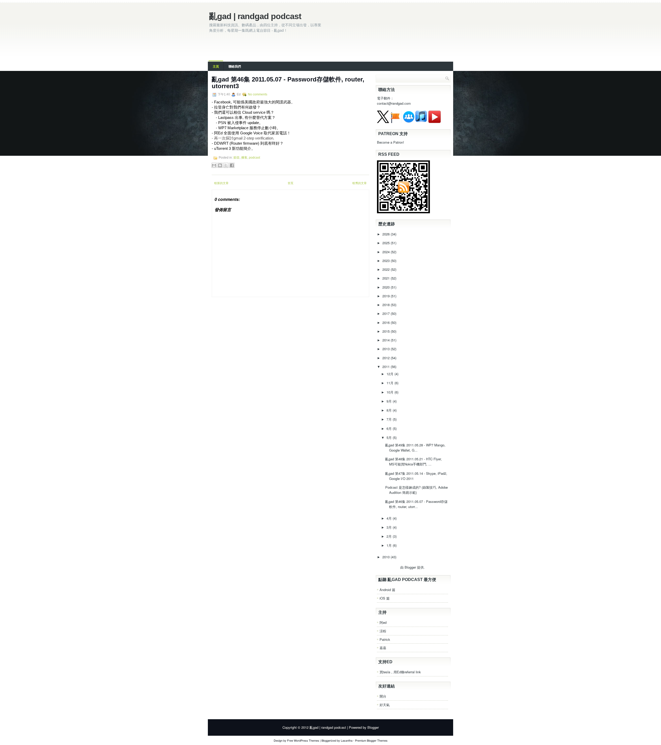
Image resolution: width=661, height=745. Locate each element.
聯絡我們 (235, 66)
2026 (386, 234)
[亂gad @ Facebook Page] (395, 121)
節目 (236, 157)
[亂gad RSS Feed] (403, 211)
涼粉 (383, 630)
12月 (391, 373)
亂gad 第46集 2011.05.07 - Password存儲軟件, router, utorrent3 (288, 82)
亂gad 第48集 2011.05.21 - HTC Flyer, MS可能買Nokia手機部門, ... (413, 461)
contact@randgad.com (394, 103)
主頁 (216, 66)
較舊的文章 (359, 183)
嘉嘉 (383, 647)
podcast (254, 157)
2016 (386, 322)
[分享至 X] (226, 165)
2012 (386, 357)
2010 (386, 556)
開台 (383, 696)
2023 (386, 260)
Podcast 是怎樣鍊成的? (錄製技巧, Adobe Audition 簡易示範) (416, 490)
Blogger (410, 567)
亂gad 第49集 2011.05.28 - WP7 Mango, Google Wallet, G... (415, 448)
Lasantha (346, 740)
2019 (386, 295)
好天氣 (385, 704)
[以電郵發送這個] (214, 165)
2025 (386, 242)
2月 (390, 536)
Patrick (385, 639)
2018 (386, 304)
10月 (391, 392)
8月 (390, 410)
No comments (257, 94)
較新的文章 (221, 183)
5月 (390, 437)
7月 (390, 419)
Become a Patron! (390, 142)
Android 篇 (387, 589)
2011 (386, 366)
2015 (386, 331)
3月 (390, 527)
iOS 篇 (385, 598)
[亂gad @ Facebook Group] (409, 121)
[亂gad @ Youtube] (434, 121)
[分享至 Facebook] (231, 165)
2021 (386, 278)
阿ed (383, 622)
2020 (386, 287)
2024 (386, 251)
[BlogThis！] (220, 165)
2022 (386, 269)
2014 (386, 340)
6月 (390, 428)
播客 (244, 157)
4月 (390, 518)
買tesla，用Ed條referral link (400, 671)
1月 (390, 545)
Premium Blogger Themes (371, 740)
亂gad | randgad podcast (255, 16)
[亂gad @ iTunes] (421, 121)
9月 (390, 401)
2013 (386, 348)
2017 (386, 313)
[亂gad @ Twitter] (383, 121)
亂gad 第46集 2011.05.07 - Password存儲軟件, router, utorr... (416, 504)
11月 (391, 382)
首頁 (290, 183)
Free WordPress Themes (303, 740)
